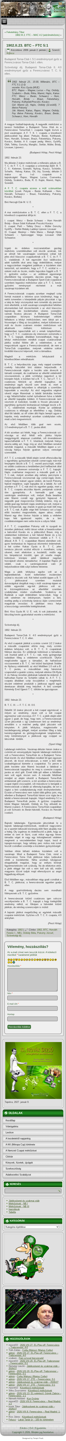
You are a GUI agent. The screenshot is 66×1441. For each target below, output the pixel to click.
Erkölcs (24, 1428)
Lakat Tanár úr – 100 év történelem (36, 1419)
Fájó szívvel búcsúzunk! (31, 1358)
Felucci (12, 1419)
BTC (45, 929)
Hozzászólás (14, 966)
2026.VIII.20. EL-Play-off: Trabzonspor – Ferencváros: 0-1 (34, 1362)
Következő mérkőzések (32, 1387)
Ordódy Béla (29, 933)
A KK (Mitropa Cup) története (20, 1144)
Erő (31, 1428)
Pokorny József (45, 933)
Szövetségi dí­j (14, 935)
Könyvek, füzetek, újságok (19, 1162)
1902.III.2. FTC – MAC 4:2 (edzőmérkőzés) (37, 35)
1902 (20, 929)
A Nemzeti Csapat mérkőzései (21, 1150)
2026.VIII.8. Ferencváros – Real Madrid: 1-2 (35, 1402)
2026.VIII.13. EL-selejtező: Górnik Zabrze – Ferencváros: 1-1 (35, 1394)
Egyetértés (40, 1428)
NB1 (19, 933)
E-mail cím (13, 1004)
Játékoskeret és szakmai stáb (24, 1200)
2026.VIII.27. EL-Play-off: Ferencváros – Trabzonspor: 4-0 (34, 1346)
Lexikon (10, 1132)
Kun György (33, 1398)
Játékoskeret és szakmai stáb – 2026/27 (34, 1367)
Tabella (12, 1212)
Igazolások (14, 1209)
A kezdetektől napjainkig (18, 1138)
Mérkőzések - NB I (18, 1203)
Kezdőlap (10, 1120)
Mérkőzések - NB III (19, 1206)
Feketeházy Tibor (15, 32)
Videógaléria (12, 1126)
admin (12, 1353)
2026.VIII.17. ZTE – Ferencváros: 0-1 (36, 1379)
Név (10, 993)
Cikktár (9, 1156)
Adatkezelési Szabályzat (18, 1174)
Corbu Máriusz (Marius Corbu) (37, 1350)
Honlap (10, 1014)
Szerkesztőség (13, 1168)
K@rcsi (10, 53)
